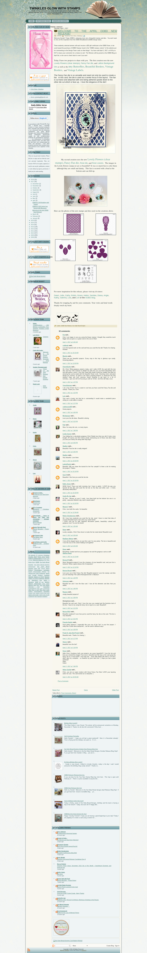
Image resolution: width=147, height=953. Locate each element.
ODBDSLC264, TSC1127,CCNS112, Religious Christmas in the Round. (78, 900)
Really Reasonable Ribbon (37, 572)
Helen (34, 323)
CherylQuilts (67, 367)
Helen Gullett (67, 669)
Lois (64, 396)
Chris (34, 446)
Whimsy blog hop (33, 585)
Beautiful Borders (94, 66)
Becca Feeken (61, 864)
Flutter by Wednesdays (35, 558)
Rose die (84, 163)
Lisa (34, 473)
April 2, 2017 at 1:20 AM (70, 526)
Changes (45, 337)
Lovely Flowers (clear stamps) (67, 63)
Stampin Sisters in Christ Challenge (38, 577)
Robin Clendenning (69, 516)
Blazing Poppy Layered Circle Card (67, 887)
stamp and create (33, 595)
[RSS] (28, 950)
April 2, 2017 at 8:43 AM (70, 546)
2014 (32, 224)
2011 (32, 231)
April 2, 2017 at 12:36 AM (70, 512)
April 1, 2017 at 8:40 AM (70, 342)
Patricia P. (83, 950)
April (34, 200)
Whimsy (47, 582)
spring (38, 593)
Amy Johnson (61, 832)
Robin (73, 295)
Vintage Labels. (75, 70)
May (34, 198)
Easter (47, 557)
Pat (64, 335)
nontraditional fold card (35, 588)
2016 (32, 220)
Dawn (56, 295)
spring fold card (44, 593)
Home (86, 690)
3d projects (31, 555)
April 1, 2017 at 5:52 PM (70, 421)
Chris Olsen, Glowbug (37, 89)
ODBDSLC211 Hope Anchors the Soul (75, 814)
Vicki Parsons (61, 891)
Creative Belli (32, 557)
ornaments (46, 588)
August (35, 192)
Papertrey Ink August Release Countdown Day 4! (71, 859)
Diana (34, 419)
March (34, 214)
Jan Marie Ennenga (63, 904)
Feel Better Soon (38, 537)
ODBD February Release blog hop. (74, 775)
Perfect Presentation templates (38, 570)
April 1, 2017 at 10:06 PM (70, 461)
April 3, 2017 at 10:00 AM (70, 677)
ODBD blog (90, 298)
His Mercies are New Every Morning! (67, 840)
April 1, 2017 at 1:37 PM (70, 382)
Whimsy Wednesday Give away (38, 584)
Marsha (65, 356)
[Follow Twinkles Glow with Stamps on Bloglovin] (38, 120)
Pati (64, 425)
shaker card (31, 593)
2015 (32, 222)
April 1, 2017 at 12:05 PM (70, 363)
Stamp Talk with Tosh (39, 527)
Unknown (66, 581)
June (34, 196)
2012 (32, 229)
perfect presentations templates (38, 591)
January (35, 218)
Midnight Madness (38, 560)
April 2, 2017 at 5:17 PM (70, 638)
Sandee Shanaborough (40, 367)
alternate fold (34, 587)
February (35, 216)
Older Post (115, 690)
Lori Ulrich (36, 335)
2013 (32, 227)
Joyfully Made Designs (64, 885)
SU (48, 572)
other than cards (44, 590)
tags (36, 596)
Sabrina (63, 298)
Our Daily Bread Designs (78, 325)
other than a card (33, 590)
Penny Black (45, 568)
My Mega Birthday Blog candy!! (73, 762)
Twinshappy (36, 501)
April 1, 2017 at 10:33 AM (70, 353)
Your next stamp (44, 585)
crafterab (65, 345)
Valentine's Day (37, 580)
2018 (32, 179)
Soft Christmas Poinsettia (71, 736)
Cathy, (68, 295)
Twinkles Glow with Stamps (55, 8)
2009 (32, 235)
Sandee (93, 295)
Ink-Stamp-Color (38, 535)
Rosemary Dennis (62, 844)
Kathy (35, 432)
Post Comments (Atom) (68, 693)
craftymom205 (67, 407)
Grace (35, 460)
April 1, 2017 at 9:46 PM (70, 452)
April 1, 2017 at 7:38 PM (70, 430)
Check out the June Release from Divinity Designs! (46, 374)
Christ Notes (40, 107)
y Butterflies (77, 66)
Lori (77, 298)
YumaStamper (67, 385)
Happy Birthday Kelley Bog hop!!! (74, 801)
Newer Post (56, 690)
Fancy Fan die (87, 63)
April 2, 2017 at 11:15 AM (70, 556)
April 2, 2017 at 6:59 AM (70, 535)
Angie (34, 405)
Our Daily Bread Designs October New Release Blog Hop (81, 749)
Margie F (65, 507)
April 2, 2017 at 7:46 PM (70, 666)
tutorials (39, 596)
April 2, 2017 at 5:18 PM (70, 647)
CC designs (39, 555)
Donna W (66, 560)
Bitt (70, 67)
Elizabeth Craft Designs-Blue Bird (67, 853)
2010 (32, 233)
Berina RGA (66, 611)
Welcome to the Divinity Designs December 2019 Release (46, 357)
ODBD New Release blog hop (73, 788)
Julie (62, 295)
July (34, 194)
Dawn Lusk (36, 384)
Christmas (46, 555)
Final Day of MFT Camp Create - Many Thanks (70, 893)
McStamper (66, 416)
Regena (65, 592)
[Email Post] (84, 35)
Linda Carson (67, 434)
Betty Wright (61, 857)
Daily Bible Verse (39, 105)
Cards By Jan (67, 496)
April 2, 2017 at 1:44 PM (70, 578)
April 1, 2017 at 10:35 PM (70, 480)
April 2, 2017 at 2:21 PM (70, 608)
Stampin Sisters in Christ (36, 577)
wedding (44, 596)
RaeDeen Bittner (68, 539)
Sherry (65, 642)
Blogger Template (64, 950)
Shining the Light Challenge (36, 573)
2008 (32, 237)
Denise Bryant (67, 570)
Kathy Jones (67, 484)
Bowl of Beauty (37, 522)
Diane (64, 549)
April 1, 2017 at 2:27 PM (70, 403)
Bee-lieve (60, 874)
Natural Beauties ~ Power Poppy (66, 880)
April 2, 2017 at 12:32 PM (70, 567)
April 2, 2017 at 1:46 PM (70, 588)
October (35, 188)
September (36, 190)
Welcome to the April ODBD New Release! (87, 32)
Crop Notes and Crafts (40, 542)
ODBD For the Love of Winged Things (68, 913)
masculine (46, 587)
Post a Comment (63, 681)
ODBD (37, 562)
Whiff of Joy (39, 582)
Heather (65, 446)
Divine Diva (41, 557)
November (36, 186)
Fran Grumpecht (62, 911)
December (36, 184)
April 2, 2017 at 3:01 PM (70, 619)
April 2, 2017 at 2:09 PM (70, 597)
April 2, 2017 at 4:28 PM (70, 629)
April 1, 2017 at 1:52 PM (70, 393)
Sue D (65, 475)
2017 (32, 181)
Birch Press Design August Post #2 (67, 846)
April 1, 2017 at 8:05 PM (70, 443)
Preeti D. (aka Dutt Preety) (71, 633)
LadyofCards (67, 464)
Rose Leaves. (98, 163)
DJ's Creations (37, 507)
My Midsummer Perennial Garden (67, 833)
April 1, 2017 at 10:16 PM (70, 471)
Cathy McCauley (38, 350)
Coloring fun (36, 503)
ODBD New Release (66, 325)
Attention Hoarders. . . (63, 906)
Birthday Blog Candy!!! (70, 723)
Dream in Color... (38, 493)
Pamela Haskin (68, 622)
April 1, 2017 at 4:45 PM (70, 412)
